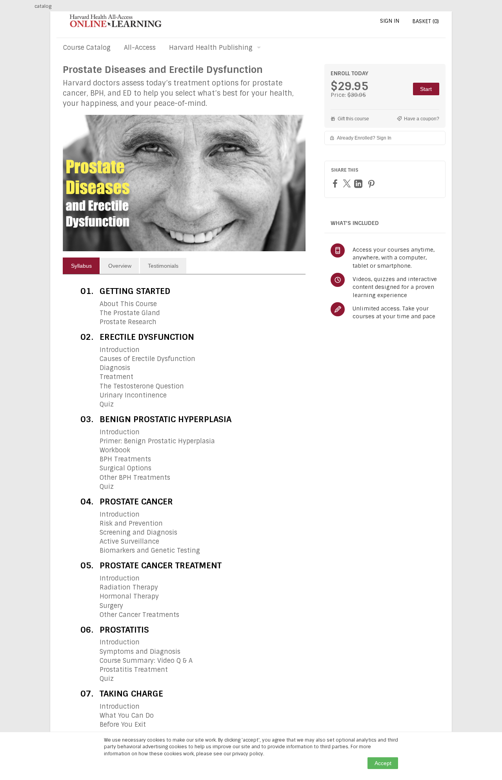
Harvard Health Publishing (211, 48)
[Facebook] (336, 183)
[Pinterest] (372, 184)
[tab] (81, 266)
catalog (43, 6)
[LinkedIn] (359, 184)
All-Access (140, 48)
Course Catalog (87, 48)
